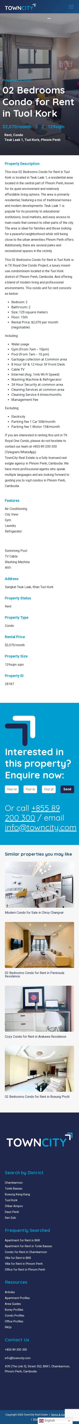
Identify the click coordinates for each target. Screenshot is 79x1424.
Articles (10, 1292)
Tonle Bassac (13, 1188)
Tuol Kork (32, 140)
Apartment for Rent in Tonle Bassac (28, 1246)
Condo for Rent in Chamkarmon (26, 1252)
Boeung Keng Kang (17, 1194)
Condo (18, 135)
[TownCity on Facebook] (6, 1381)
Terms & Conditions (62, 1414)
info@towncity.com (41, 827)
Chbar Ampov (14, 1206)
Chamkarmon (14, 1182)
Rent (8, 135)
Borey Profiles (14, 1309)
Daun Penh (12, 1212)
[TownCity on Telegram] (18, 1381)
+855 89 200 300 (32, 813)
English (49, 1420)
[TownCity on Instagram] (15, 1381)
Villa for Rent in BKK (18, 1258)
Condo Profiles (14, 1315)
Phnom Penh (50, 140)
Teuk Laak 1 (13, 140)
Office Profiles (14, 1321)
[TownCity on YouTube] (12, 1381)
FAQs (8, 1327)
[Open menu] (71, 7)
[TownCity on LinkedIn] (9, 1381)
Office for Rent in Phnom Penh (25, 1269)
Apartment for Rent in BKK (22, 1240)
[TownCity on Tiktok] (21, 1381)
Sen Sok (10, 1218)
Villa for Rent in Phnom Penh (24, 1264)
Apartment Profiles (17, 1298)
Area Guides (13, 1304)
